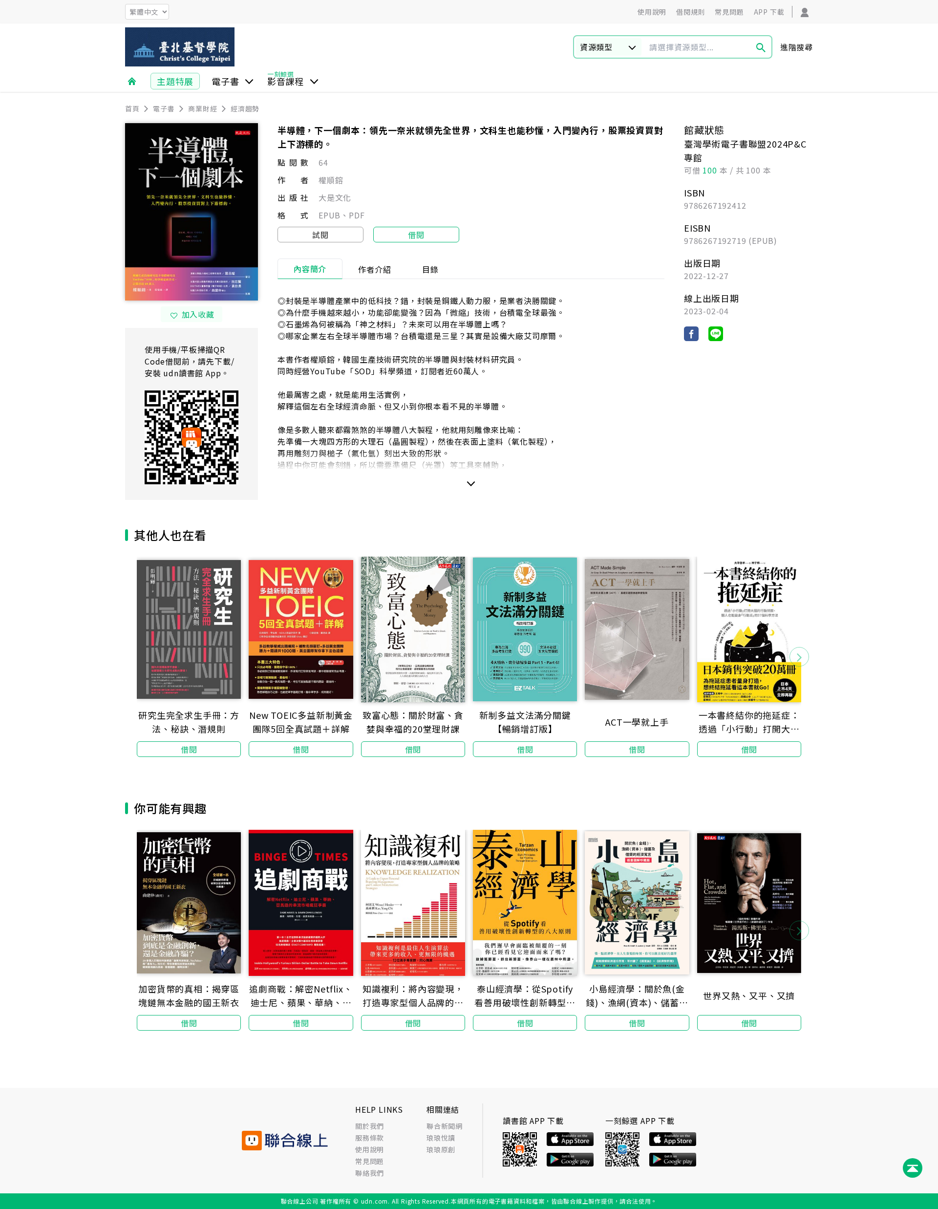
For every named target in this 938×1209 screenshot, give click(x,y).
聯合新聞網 (444, 1126)
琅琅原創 (440, 1149)
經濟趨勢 (245, 108)
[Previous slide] (139, 657)
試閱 (320, 234)
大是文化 (335, 197)
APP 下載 (769, 12)
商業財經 (202, 108)
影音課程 (285, 81)
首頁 (132, 108)
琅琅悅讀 (440, 1138)
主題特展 (175, 81)
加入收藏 (198, 314)
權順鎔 (331, 180)
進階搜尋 (796, 47)
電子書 (225, 81)
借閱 (416, 234)
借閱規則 (690, 12)
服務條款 (369, 1138)
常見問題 (729, 12)
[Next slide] (799, 657)
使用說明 (652, 12)
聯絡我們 (369, 1173)
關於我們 (369, 1126)
